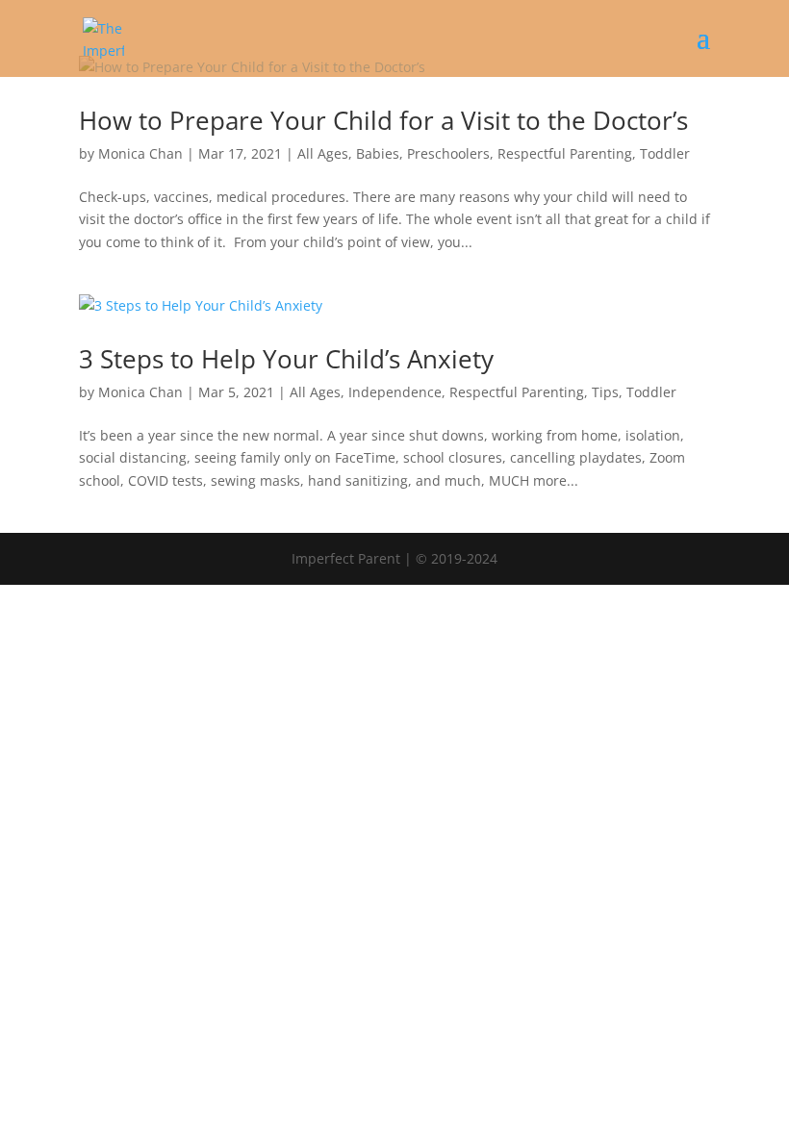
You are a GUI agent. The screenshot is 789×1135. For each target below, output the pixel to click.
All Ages (322, 153)
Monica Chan (140, 153)
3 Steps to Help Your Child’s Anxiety (286, 358)
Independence (395, 392)
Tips (605, 392)
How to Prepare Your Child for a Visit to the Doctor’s (383, 120)
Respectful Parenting (564, 153)
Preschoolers (448, 153)
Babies (377, 153)
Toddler (665, 153)
